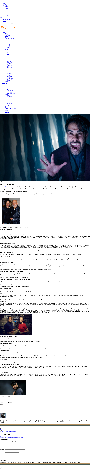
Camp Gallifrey (9, 102)
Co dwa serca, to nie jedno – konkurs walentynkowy (9, 436)
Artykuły (3, 3)
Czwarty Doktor (9, 62)
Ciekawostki (7, 34)
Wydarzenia (4, 12)
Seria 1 (8, 50)
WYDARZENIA (5, 85)
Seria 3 (8, 52)
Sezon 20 (8, 44)
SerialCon (8, 91)
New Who (6, 49)
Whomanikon (9, 100)
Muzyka (6, 82)
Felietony (6, 6)
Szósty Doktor (9, 64)
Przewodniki (4, 4)
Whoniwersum (9, 67)
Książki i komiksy (8, 68)
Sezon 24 (8, 46)
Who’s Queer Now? (10, 103)
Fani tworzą (6, 107)
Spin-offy (6, 81)
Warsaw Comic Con (10, 92)
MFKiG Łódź (9, 89)
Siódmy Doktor (9, 65)
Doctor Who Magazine (4, 431)
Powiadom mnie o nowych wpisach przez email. (10, 458)
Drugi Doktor (9, 60)
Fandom (3, 9)
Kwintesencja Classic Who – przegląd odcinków (13, 39)
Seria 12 (8, 57)
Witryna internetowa (3, 454)
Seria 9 (8, 55)
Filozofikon (8, 97)
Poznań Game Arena (10, 90)
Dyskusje (6, 8)
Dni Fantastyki (9, 96)
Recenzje (6, 7)
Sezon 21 (8, 45)
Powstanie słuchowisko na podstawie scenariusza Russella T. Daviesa (11, 437)
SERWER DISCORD (6, 19)
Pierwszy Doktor (9, 59)
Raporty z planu (7, 35)
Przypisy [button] (1, 404)
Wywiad (1, 429)
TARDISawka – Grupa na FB (10, 10)
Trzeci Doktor (9, 61)
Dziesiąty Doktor (9, 76)
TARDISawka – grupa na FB (8, 20)
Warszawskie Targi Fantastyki (12, 93)
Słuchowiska (7, 58)
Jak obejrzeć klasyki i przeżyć (9, 38)
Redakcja (6, 110)
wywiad (14, 431)
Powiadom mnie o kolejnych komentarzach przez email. (11, 456)
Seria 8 (8, 54)
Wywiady (6, 36)
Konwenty (6, 94)
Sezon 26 (8, 48)
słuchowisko (10, 407)
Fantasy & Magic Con (10, 88)
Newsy (6, 33)
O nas (3, 13)
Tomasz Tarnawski (14, 186)
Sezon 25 (8, 47)
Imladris (8, 98)
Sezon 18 (8, 43)
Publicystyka (4, 5)
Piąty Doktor (9, 63)
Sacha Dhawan (10, 431)
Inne (5, 101)
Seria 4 (8, 53)
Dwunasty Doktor (10, 78)
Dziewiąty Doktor (10, 75)
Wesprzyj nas (7, 15)
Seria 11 (8, 56)
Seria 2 (8, 51)
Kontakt (6, 14)
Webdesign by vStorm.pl (5, 466)
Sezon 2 (8, 42)
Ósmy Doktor (9, 66)
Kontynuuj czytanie (46, 188)
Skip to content (2, 0)
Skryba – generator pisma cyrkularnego (11, 108)
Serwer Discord (7, 106)
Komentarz (2, 449)
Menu (1, 17)
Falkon (8, 87)
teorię (61, 407)
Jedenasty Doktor (9, 77)
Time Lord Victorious (8, 80)
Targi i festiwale (7, 86)
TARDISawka (7, 105)
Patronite (4, 21)
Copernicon (9, 95)
